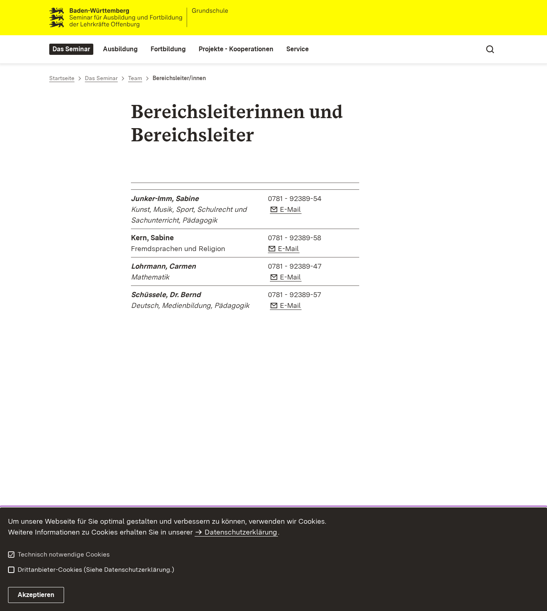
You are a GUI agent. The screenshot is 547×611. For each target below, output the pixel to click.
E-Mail (291, 209)
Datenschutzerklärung (241, 532)
